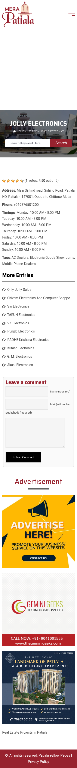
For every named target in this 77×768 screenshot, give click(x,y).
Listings (32, 131)
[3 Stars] (13, 181)
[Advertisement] (38, 69)
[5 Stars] (22, 181)
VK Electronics (18, 323)
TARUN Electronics (21, 315)
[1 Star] (4, 181)
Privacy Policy (38, 762)
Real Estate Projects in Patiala (24, 732)
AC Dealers (20, 257)
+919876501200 (26, 205)
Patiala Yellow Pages (54, 755)
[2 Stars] (8, 181)
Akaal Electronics (20, 365)
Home (20, 131)
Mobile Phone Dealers (19, 264)
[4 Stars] (17, 181)
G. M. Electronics (19, 356)
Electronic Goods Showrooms (52, 257)
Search (61, 143)
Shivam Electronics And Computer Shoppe (38, 298)
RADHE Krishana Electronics (28, 340)
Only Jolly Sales (19, 290)
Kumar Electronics (20, 348)
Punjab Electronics (21, 331)
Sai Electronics (18, 306)
